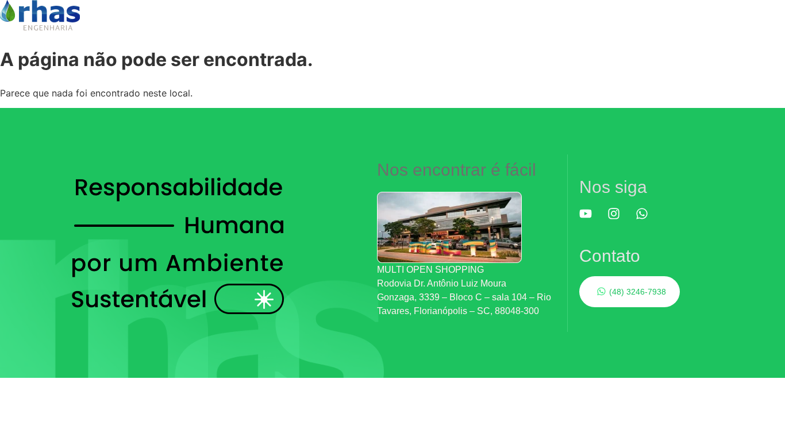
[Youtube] (592, 220)
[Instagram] (620, 220)
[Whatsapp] (648, 220)
